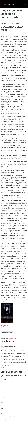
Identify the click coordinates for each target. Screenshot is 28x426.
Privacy (4, 423)
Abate (6, 338)
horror (16, 338)
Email (2, 402)
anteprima (11, 338)
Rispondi (2, 367)
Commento (4, 379)
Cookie (9, 423)
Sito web (3, 408)
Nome (3, 397)
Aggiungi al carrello (7, 332)
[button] (21, 4)
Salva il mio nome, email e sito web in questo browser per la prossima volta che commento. (12, 415)
